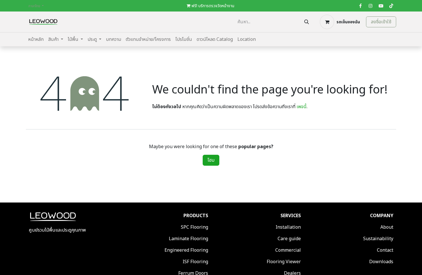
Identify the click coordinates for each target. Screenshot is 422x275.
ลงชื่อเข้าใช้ (381, 21)
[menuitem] (36, 39)
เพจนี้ (302, 106)
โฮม (211, 160)
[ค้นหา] (306, 22)
